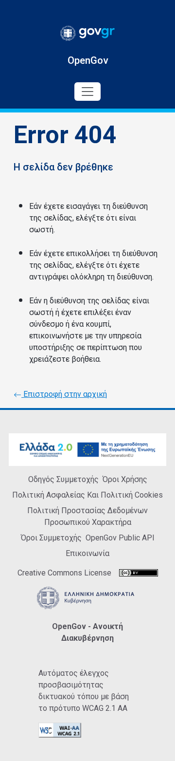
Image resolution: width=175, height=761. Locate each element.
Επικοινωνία (87, 553)
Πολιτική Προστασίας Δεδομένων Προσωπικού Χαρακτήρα (87, 516)
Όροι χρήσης (125, 479)
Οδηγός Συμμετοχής (63, 479)
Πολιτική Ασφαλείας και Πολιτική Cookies (87, 495)
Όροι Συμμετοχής (51, 537)
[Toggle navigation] (87, 91)
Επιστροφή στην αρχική (64, 394)
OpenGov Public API (120, 537)
